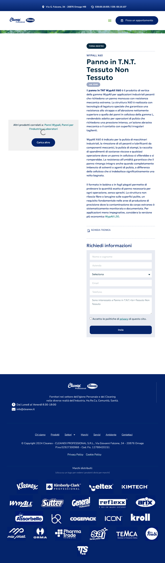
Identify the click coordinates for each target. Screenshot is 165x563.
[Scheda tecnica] (89, 231)
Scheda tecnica (101, 230)
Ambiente (111, 434)
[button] (109, 20)
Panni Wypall (52, 124)
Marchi (84, 434)
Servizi (96, 434)
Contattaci (127, 434)
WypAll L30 (112, 216)
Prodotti (55, 434)
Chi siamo (40, 434)
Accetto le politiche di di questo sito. (119, 318)
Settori (68, 434)
